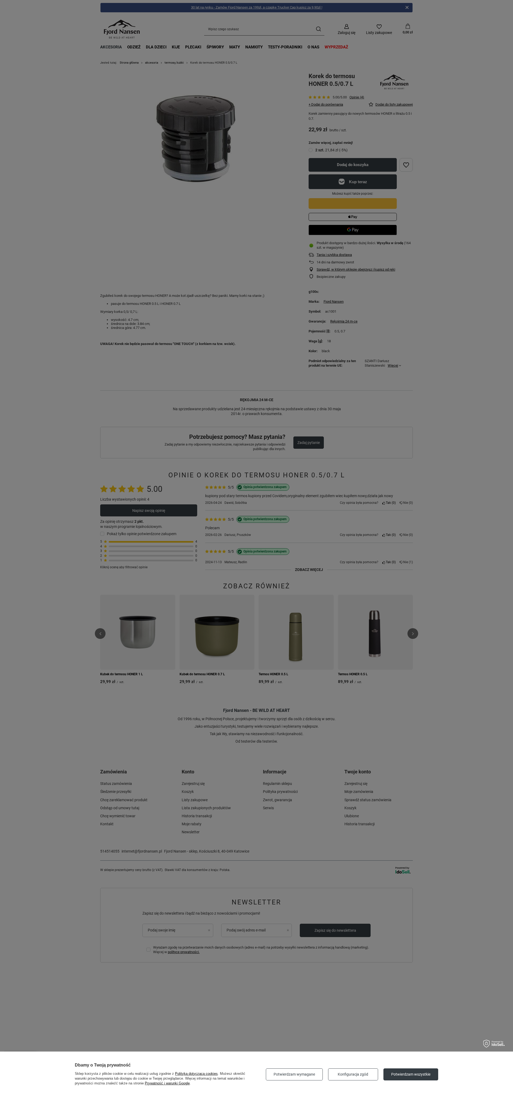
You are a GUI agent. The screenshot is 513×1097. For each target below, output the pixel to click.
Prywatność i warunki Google (167, 1083)
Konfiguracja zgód (353, 1074)
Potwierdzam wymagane (294, 1074)
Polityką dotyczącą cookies (196, 1074)
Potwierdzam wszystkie (410, 1074)
